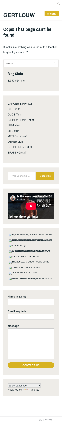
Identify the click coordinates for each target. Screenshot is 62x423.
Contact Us (31, 365)
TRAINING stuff (17, 152)
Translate (33, 389)
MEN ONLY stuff (17, 136)
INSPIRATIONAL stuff (21, 120)
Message (13, 326)
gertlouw (19, 15)
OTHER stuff (15, 141)
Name (17, 296)
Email (17, 311)
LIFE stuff (13, 131)
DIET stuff (14, 109)
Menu (53, 13)
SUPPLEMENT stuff (20, 147)
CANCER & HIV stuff (20, 103)
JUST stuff (14, 125)
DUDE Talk (14, 114)
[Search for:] (58, 3)
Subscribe (45, 175)
